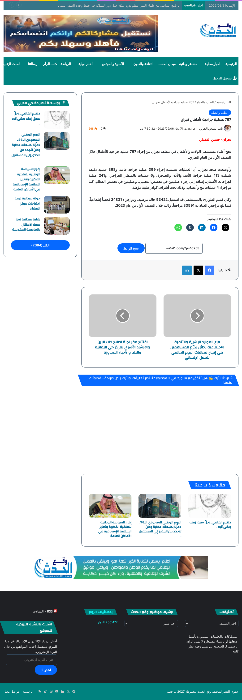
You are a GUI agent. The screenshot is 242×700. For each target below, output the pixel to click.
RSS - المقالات (43, 611)
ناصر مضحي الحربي (211, 128)
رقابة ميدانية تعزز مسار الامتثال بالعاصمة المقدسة (26, 224)
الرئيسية (231, 64)
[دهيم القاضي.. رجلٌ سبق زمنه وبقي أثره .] (209, 506)
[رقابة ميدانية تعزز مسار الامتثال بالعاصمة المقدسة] (57, 226)
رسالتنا (32, 64)
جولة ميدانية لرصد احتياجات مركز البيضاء (27, 203)
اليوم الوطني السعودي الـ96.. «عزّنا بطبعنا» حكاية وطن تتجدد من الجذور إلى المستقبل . (160, 529)
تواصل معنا (12, 691)
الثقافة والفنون (143, 64)
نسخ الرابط (131, 248)
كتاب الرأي (50, 64)
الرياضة (65, 64)
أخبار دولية (85, 64)
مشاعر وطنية (188, 64)
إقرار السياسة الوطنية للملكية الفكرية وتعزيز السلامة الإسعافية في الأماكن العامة (114, 529)
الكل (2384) (40, 245)
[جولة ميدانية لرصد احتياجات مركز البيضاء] (57, 205)
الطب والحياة (205, 102)
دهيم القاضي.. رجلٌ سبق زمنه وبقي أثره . (210, 524)
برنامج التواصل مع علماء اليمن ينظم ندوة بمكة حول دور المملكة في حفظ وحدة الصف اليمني (118, 5)
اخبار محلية (212, 64)
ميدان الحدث (167, 64)
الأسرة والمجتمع (113, 64)
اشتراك (46, 670)
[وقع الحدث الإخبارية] (218, 30)
